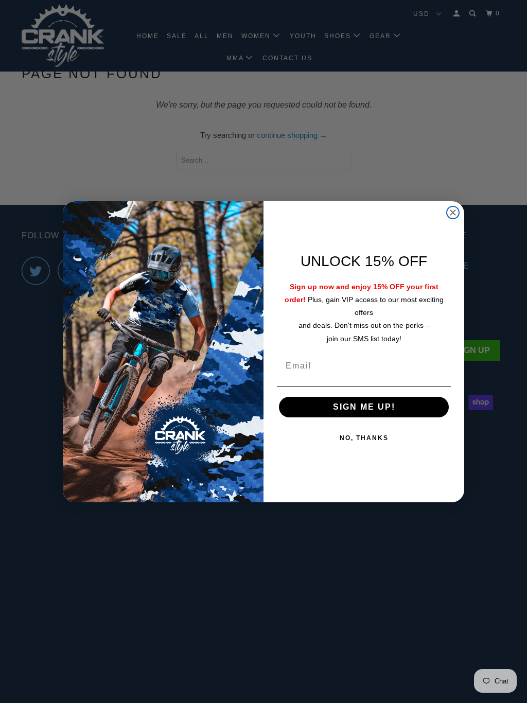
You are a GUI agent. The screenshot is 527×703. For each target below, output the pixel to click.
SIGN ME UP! (364, 406)
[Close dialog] (453, 212)
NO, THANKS (364, 438)
